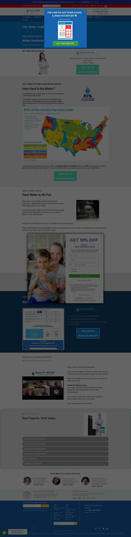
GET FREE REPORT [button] (65, 43)
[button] (85, 11)
